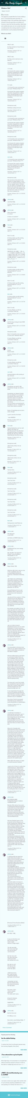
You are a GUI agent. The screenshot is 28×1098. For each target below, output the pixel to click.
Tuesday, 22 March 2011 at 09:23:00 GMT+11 (14, 483)
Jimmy (9, 199)
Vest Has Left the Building (8, 1038)
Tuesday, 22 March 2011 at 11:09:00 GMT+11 (14, 526)
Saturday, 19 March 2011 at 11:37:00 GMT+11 (14, 51)
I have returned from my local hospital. (12, 1055)
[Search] (26, 3)
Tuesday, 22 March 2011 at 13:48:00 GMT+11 (14, 849)
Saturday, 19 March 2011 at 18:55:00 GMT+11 (14, 172)
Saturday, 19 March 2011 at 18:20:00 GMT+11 (14, 100)
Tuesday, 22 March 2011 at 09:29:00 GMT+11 (14, 515)
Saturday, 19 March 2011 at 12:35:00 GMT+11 (14, 63)
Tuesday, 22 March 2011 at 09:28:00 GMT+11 (14, 504)
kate (8, 294)
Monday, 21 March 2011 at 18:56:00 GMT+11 (14, 438)
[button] (26, 8)
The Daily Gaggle (13, 3)
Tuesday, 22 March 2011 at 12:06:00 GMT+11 (14, 541)
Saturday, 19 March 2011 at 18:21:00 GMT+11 (14, 110)
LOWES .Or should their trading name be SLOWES (11, 1074)
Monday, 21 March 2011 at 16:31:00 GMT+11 (14, 420)
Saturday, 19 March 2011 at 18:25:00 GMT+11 (14, 131)
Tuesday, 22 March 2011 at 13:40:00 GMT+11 (14, 791)
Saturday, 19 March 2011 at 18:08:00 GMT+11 (14, 79)
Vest (8, 225)
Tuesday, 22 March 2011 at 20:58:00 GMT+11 (14, 1023)
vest (8, 157)
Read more (24, 1050)
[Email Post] (5, 39)
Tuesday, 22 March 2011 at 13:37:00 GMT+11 (14, 639)
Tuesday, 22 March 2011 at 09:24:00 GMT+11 (14, 494)
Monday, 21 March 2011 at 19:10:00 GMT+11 (14, 450)
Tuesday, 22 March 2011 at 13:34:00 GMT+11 (14, 558)
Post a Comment (7, 1027)
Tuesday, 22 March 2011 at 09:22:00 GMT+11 (14, 472)
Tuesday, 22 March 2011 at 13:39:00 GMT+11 (14, 705)
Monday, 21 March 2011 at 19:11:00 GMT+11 (14, 462)
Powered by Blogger (15, 1095)
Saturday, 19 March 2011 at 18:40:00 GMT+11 (14, 151)
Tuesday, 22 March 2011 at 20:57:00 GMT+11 (14, 1005)
